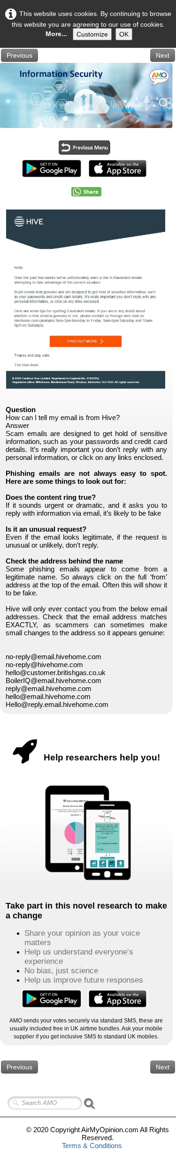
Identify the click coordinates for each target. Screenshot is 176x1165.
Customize (92, 34)
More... (56, 34)
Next (162, 55)
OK (124, 34)
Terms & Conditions (92, 1146)
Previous (19, 55)
